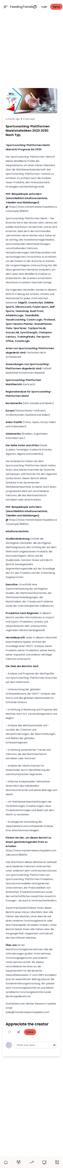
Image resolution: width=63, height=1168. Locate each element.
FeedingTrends (21, 7)
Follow (30, 1032)
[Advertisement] (31, 48)
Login (44, 6)
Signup (56, 6)
